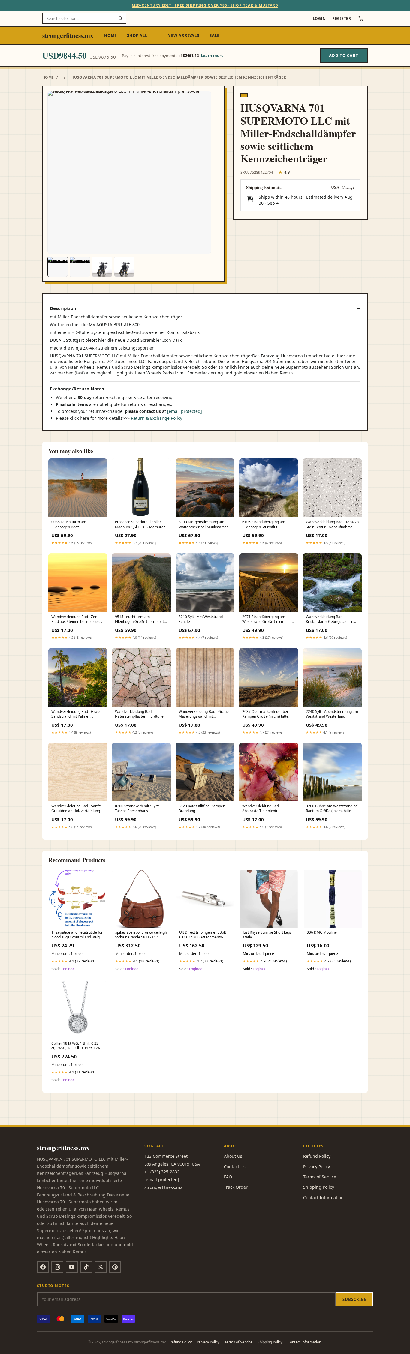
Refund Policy (316, 1156)
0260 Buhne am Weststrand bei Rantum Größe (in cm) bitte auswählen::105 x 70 (332, 809)
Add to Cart (343, 55)
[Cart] (361, 18)
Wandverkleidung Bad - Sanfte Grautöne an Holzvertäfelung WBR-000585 (76, 809)
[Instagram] (57, 1267)
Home (110, 35)
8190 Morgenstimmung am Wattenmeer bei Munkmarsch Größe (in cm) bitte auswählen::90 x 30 (203, 525)
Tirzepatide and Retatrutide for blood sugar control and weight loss (77, 935)
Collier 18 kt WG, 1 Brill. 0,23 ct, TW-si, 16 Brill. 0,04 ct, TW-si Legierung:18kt (77, 1046)
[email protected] (184, 411)
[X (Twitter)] (101, 1267)
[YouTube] (72, 1267)
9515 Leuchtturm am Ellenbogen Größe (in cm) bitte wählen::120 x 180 (140, 619)
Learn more (212, 55)
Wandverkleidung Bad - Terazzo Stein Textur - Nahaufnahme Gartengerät (332, 525)
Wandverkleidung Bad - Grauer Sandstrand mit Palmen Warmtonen (77, 714)
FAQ (228, 1177)
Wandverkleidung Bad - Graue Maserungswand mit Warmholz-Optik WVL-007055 (204, 714)
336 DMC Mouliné (322, 932)
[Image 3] (102, 267)
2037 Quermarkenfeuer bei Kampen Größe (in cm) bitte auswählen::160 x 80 (265, 714)
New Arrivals (183, 35)
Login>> (67, 968)
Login (319, 18)
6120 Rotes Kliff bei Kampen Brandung (202, 808)
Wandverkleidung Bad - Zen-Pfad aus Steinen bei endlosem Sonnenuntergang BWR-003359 (77, 619)
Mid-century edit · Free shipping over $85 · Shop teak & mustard (205, 5)
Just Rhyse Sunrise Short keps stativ (267, 935)
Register (341, 18)
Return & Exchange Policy (156, 418)
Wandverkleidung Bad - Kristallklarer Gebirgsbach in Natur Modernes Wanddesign (330, 619)
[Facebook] (43, 1267)
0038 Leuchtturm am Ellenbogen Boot (68, 524)
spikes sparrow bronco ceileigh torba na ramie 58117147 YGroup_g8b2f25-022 (141, 935)
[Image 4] (124, 267)
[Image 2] (80, 267)
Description (63, 308)
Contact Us (235, 1166)
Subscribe (354, 1299)
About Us (233, 1156)
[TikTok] (86, 1267)
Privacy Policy (316, 1166)
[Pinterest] (115, 1267)
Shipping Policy (318, 1187)
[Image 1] (57, 267)
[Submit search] (120, 18)
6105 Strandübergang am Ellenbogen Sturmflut (263, 524)
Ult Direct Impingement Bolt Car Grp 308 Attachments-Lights (202, 935)
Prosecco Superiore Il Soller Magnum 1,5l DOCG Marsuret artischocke (140, 525)
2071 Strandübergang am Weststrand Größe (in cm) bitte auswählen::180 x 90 (268, 619)
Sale (214, 35)
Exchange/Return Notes (77, 389)
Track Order (236, 1187)
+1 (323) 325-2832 (161, 1172)
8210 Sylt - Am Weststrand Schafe (201, 619)
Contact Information (323, 1197)
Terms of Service (319, 1177)
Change (348, 187)
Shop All (137, 35)
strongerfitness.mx (67, 35)
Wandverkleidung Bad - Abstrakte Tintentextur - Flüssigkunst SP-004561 (262, 809)
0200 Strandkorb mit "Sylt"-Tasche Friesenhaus (137, 808)
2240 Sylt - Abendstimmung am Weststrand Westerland (332, 714)
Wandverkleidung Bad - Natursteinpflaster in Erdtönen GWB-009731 (140, 714)
